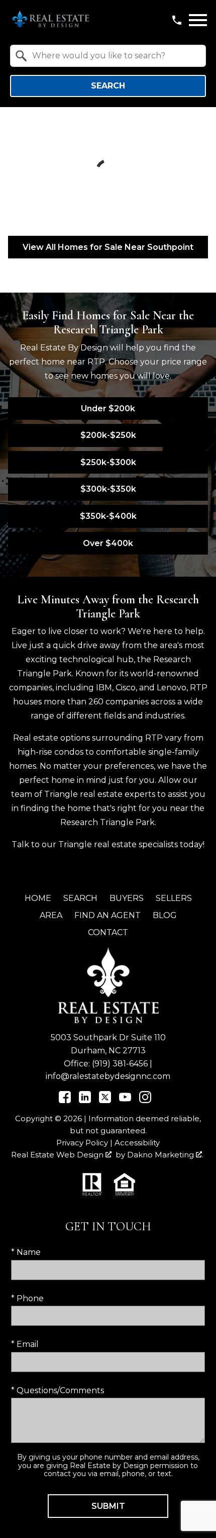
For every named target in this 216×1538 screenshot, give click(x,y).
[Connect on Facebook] (65, 1100)
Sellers (174, 898)
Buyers (127, 898)
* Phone (27, 1298)
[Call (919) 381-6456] (177, 20)
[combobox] (108, 56)
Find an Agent (107, 915)
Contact (108, 932)
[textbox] (114, 56)
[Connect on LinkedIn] (85, 1100)
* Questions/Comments (57, 1390)
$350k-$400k (108, 516)
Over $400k (108, 543)
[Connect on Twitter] (105, 1100)
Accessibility (137, 1142)
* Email (25, 1344)
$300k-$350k (108, 489)
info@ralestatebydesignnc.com (108, 1076)
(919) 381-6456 (120, 1063)
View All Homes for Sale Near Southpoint (108, 247)
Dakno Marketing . (165, 1154)
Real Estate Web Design (58, 1154)
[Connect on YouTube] (125, 1100)
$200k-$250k (108, 435)
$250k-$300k (108, 462)
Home (38, 898)
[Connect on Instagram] (145, 1100)
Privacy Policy (82, 1142)
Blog (165, 915)
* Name (26, 1252)
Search (108, 86)
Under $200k (108, 408)
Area (51, 915)
